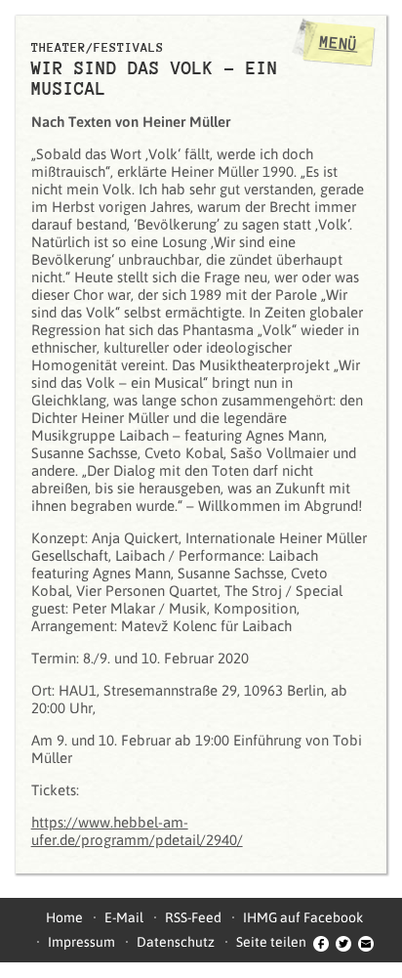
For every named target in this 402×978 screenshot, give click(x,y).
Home (64, 917)
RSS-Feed (193, 917)
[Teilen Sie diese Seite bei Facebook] (321, 942)
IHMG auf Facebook (303, 917)
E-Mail (123, 917)
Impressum (81, 942)
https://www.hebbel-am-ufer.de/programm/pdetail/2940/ (137, 831)
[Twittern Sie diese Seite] (343, 942)
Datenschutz (176, 942)
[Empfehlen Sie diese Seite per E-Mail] (366, 942)
